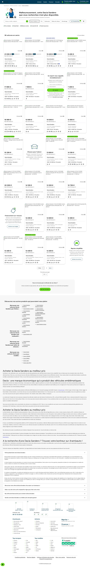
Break (37, 526)
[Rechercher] (27, 21)
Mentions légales (31, 557)
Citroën (15, 543)
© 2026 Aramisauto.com (45, 563)
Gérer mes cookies (60, 557)
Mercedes (28, 549)
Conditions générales (20, 557)
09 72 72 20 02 (17, 514)
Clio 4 (52, 542)
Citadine (38, 521)
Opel (15, 545)
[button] (38, 21)
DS (26, 552)
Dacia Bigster (26, 354)
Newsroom (16, 529)
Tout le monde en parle (19, 528)
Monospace (38, 528)
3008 (37, 545)
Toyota (27, 550)
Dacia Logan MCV (27, 362)
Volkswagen (16, 549)
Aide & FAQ (16, 526)
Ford (27, 545)
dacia (20, 5)
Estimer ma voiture (76, 259)
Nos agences (16, 523)
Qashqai (52, 550)
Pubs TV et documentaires (19, 531)
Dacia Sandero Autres (41, 324)
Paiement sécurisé (71, 557)
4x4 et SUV (53, 521)
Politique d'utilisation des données (45, 557)
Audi (15, 550)
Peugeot (15, 542)
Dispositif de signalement (45, 559)
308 (37, 543)
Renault (15, 540)
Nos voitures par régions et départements (54, 529)
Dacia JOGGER (26, 356)
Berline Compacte (40, 523)
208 (37, 540)
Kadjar (52, 545)
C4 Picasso (38, 549)
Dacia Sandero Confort (28, 308)
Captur (37, 550)
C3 (36, 547)
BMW (27, 547)
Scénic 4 (52, 549)
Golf (52, 543)
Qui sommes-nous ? (18, 521)
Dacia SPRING (26, 358)
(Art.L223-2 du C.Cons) (58, 97)
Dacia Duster (26, 352)
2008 (37, 542)
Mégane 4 (53, 547)
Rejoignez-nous (17, 524)
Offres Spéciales (54, 524)
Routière (38, 524)
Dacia (15, 547)
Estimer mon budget (13, 226)
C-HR (52, 540)
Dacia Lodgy (26, 360)
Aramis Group (17, 533)
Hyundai (28, 542)
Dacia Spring (5, 437)
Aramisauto (6, 5)
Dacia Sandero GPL (27, 334)
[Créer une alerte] (3, 564)
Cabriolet (53, 523)
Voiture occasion (13, 5)
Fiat (27, 540)
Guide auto (53, 526)
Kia (27, 543)
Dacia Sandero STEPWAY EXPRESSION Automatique (40, 314)
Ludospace (38, 529)
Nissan (15, 552)
